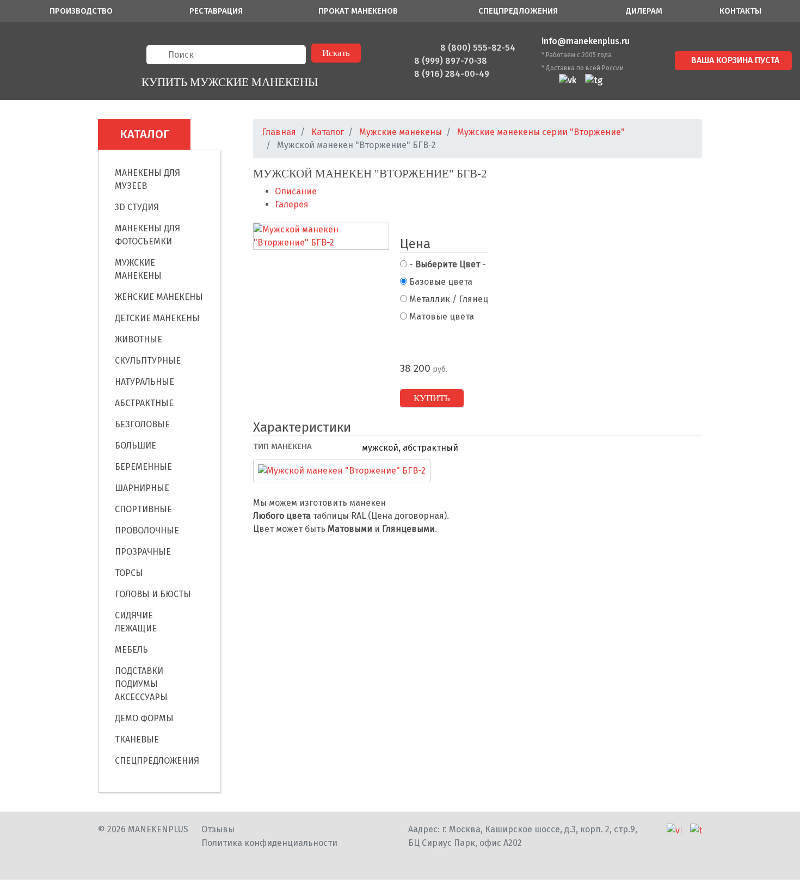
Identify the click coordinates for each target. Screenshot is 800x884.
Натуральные (144, 382)
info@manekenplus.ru (585, 41)
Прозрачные (143, 552)
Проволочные (147, 530)
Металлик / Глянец (447, 299)
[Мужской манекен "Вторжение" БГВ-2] (321, 237)
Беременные (143, 467)
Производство (81, 11)
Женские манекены (159, 297)
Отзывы (218, 829)
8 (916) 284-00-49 (451, 74)
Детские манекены (157, 318)
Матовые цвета (440, 316)
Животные (138, 339)
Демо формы (144, 718)
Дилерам (644, 11)
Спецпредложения (518, 11)
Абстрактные (144, 403)
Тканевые (137, 739)
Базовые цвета (439, 282)
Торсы (129, 573)
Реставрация (216, 11)
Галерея (292, 204)
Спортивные (143, 509)
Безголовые (142, 424)
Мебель (131, 649)
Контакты (740, 11)
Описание (296, 191)
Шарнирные (142, 488)
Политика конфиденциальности (269, 843)
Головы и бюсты (153, 594)
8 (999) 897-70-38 (450, 61)
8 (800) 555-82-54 (477, 47)
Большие (135, 445)
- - (446, 264)
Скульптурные (148, 360)
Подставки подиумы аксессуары (141, 684)
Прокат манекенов (358, 11)
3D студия (137, 207)
